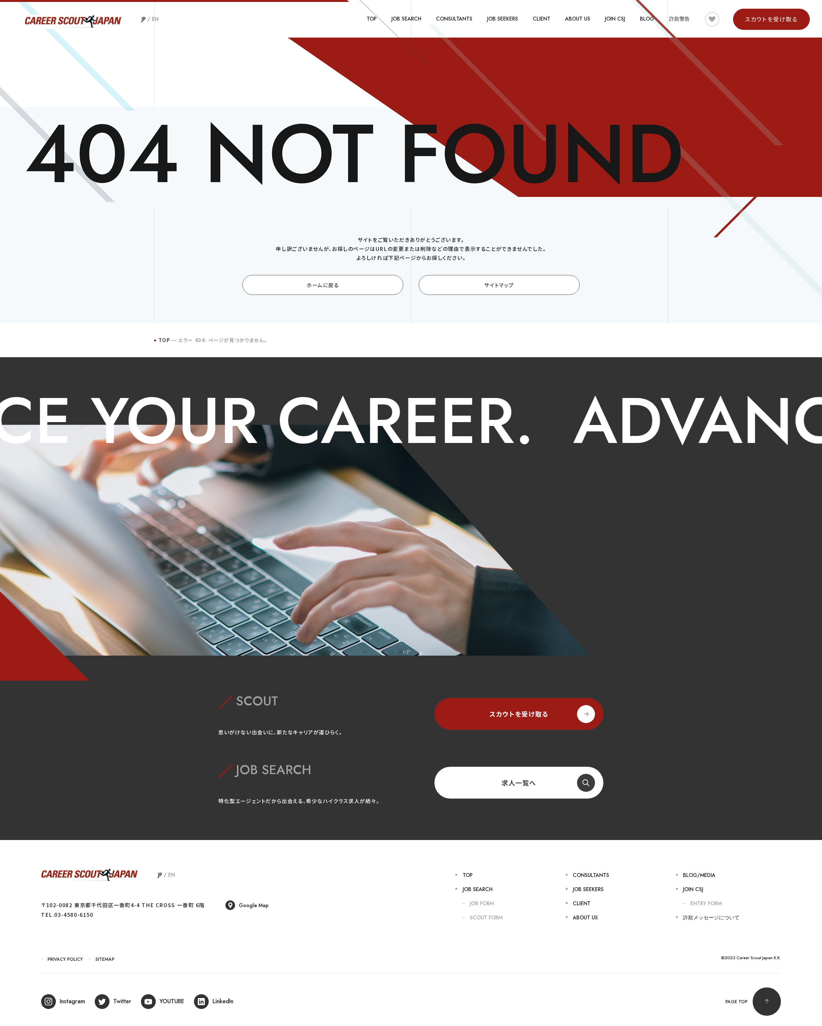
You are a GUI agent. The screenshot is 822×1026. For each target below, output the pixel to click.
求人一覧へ (519, 782)
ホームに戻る (323, 285)
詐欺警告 (679, 18)
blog (647, 18)
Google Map (253, 905)
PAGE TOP (736, 1001)
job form (482, 903)
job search (406, 18)
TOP (372, 18)
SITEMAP (104, 959)
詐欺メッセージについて (711, 917)
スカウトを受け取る (518, 714)
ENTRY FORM (706, 903)
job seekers (502, 18)
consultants (454, 18)
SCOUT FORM (486, 917)
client (541, 18)
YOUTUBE (172, 1001)
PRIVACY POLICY (65, 959)
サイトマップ (499, 285)
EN (155, 19)
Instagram (72, 1001)
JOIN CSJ (615, 18)
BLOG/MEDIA (699, 875)
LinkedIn (223, 1001)
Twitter (122, 1001)
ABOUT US (577, 18)
